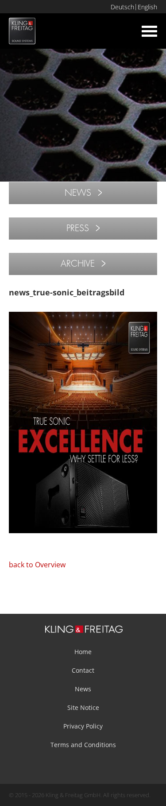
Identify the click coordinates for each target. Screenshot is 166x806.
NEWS (78, 192)
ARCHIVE (78, 263)
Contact (83, 670)
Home (83, 651)
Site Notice (83, 707)
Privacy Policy (83, 726)
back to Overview (37, 565)
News (83, 689)
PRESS (77, 228)
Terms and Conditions (83, 744)
